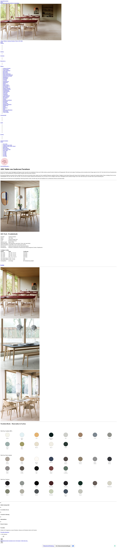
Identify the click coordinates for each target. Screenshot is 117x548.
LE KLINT (5, 93)
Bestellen (2, 265)
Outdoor (2, 51)
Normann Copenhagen (7, 100)
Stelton (4, 106)
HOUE (4, 83)
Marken (5, 41)
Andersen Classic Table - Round (9, 146)
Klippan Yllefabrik (6, 88)
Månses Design (6, 96)
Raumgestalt (5, 101)
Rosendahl (5, 102)
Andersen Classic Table (7, 145)
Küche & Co (2, 61)
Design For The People (7, 76)
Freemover (5, 79)
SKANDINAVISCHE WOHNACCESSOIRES (9, 3)
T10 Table (5, 156)
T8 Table (4, 154)
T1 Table (4, 151)
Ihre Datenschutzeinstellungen (63, 546)
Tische (16, 41)
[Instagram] (3, 536)
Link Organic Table (6, 149)
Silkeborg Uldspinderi (7, 104)
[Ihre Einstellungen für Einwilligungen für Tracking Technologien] (115, 546)
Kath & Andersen (6, 85)
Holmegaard (5, 82)
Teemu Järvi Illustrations (7, 109)
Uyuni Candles (6, 112)
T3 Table (4, 152)
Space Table (5, 150)
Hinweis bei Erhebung (48, 546)
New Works (5, 97)
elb (1, 2)
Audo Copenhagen (6, 70)
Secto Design (5, 103)
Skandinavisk (5, 105)
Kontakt (2, 134)
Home (2, 41)
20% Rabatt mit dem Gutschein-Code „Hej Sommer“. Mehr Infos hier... (14, 540)
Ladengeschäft (3, 115)
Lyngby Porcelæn (6, 95)
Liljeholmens (5, 94)
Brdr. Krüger (5, 72)
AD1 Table (20, 41)
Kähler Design (6, 84)
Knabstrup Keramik (7, 89)
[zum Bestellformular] (4, 165)
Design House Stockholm (8, 74)
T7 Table (4, 153)
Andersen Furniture (11, 41)
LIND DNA (5, 92)
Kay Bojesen (5, 86)
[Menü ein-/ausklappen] (1, 539)
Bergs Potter (5, 71)
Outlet (1, 122)
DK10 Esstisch (6, 148)
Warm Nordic (5, 111)
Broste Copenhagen (7, 73)
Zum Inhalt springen (4, 1)
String (4, 108)
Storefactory (5, 107)
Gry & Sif (5, 80)
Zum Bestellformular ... (4, 166)
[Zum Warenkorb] (1, 542)
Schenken (2, 55)
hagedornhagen (6, 81)
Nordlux (4, 99)
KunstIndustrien (6, 90)
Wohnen (2, 43)
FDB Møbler (5, 78)
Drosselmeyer (5, 77)
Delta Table (5, 147)
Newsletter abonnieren (4, 532)
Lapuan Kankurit (6, 91)
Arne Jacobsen (6, 69)
